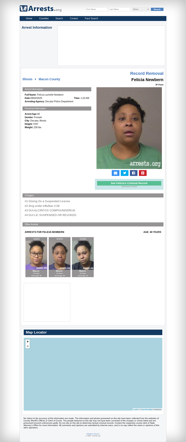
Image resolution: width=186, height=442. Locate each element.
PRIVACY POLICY (93, 434)
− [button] (28, 346)
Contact (74, 18)
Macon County (49, 79)
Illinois (27, 79)
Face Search (91, 18)
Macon (36, 271)
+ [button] (28, 341)
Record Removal (146, 73)
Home (29, 18)
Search (59, 18)
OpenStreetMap (146, 409)
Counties (44, 18)
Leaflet (136, 409)
